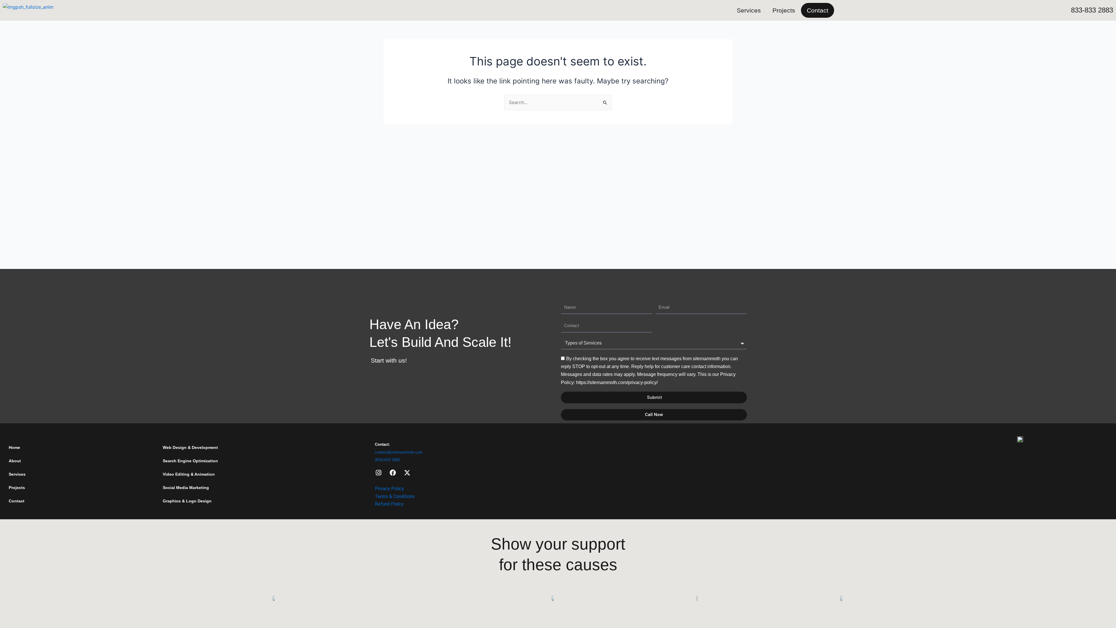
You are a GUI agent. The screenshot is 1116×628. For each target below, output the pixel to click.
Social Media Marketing (186, 487)
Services (749, 10)
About (15, 460)
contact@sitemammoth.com (399, 452)
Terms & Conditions (395, 496)
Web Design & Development (190, 447)
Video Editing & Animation (189, 474)
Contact (817, 10)
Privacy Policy (389, 488)
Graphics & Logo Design (187, 501)
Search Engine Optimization (190, 460)
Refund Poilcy (389, 504)
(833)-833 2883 (387, 460)
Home (14, 447)
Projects (783, 10)
